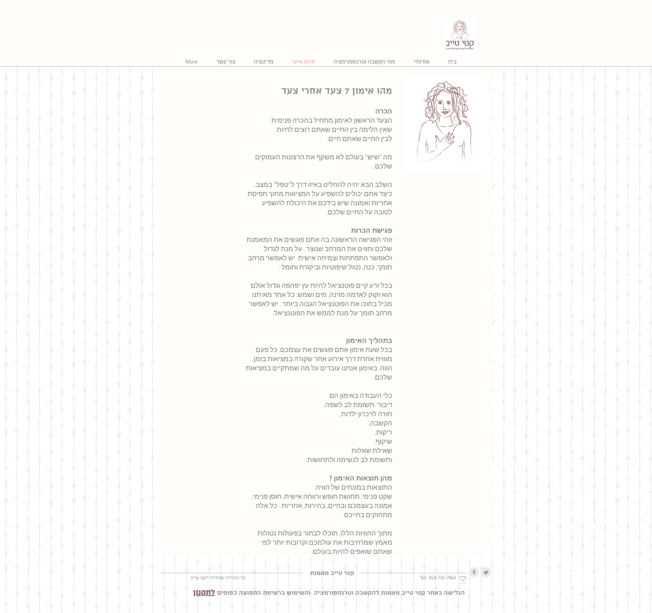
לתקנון (204, 592)
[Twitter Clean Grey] (486, 572)
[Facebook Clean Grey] (474, 572)
